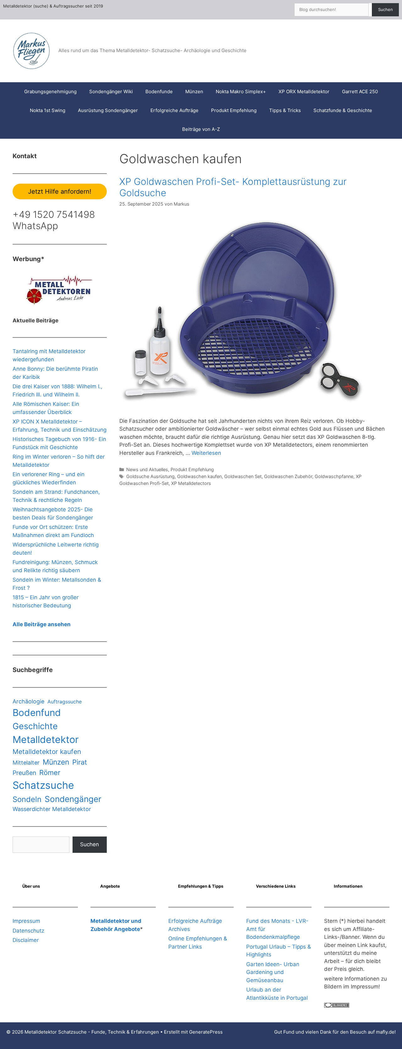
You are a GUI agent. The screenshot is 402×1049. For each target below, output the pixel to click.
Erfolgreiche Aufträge (174, 110)
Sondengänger (73, 799)
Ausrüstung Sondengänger (108, 110)
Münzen (194, 91)
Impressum (26, 921)
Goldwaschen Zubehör (288, 476)
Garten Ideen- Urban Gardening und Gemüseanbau (272, 972)
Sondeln (27, 799)
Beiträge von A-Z (201, 129)
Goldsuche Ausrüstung (150, 476)
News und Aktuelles (147, 469)
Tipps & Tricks (285, 110)
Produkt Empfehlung (234, 110)
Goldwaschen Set (243, 476)
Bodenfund (37, 712)
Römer (49, 772)
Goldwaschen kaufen (199, 476)
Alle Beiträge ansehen (42, 624)
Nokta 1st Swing (47, 110)
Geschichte (35, 726)
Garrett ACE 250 (360, 91)
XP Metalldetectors (191, 483)
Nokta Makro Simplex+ (241, 91)
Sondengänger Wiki (111, 91)
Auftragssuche (64, 701)
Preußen (24, 773)
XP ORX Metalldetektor (304, 91)
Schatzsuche (43, 785)
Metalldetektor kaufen (47, 752)
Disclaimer (26, 940)
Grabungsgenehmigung (50, 91)
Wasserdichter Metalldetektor (52, 809)
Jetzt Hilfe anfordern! (59, 191)
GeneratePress (206, 1032)
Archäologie (28, 701)
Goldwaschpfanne (334, 476)
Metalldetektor (46, 739)
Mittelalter (26, 762)
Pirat (79, 762)
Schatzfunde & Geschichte (342, 110)
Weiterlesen (206, 453)
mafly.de (385, 1032)
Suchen (385, 9)
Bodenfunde (159, 91)
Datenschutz (28, 931)
